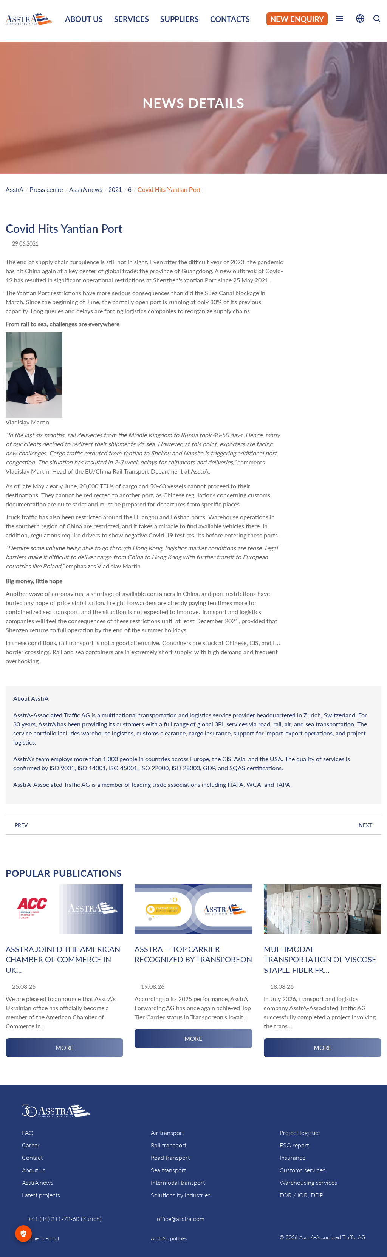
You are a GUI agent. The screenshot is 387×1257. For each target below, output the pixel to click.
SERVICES (131, 18)
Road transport (170, 1157)
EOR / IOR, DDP (301, 1194)
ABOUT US (84, 18)
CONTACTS (230, 18)
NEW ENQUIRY (297, 18)
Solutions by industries (181, 1194)
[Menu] (339, 20)
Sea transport (168, 1169)
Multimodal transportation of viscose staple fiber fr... (320, 959)
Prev (21, 825)
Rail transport (168, 1145)
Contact (32, 1157)
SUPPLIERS (179, 18)
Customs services (302, 1169)
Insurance (292, 1157)
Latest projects (41, 1194)
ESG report (294, 1145)
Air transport (167, 1132)
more (64, 1047)
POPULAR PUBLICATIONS (64, 873)
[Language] (360, 20)
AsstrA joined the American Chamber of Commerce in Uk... (63, 959)
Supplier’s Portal (40, 1238)
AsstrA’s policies (169, 1238)
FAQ (28, 1132)
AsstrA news (37, 1182)
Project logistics (300, 1132)
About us (33, 1169)
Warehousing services (308, 1182)
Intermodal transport (178, 1182)
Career (31, 1145)
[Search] (376, 20)
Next (365, 825)
